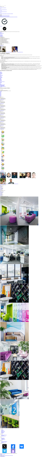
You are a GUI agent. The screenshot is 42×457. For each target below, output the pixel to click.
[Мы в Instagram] (30, 448)
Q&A (1, 456)
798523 (7, 453)
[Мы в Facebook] (13, 448)
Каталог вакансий (3, 431)
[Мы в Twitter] (4, 448)
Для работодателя (3, 438)
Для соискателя (1, 455)
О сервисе (1, 454)
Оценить (1, 91)
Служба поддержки (3, 439)
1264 (3, 453)
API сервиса (8, 455)
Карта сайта (2, 432)
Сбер (0, 185)
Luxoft (0, 187)
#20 (1, 133)
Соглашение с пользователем (4, 441)
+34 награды (2, 170)
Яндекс (1, 189)
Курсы (4, 456)
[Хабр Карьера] (2, 5)
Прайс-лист (2, 442)
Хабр (0, 456)
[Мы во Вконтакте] (21, 448)
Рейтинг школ (2, 435)
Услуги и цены (2, 430)
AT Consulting (1, 188)
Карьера (3, 456)
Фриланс (1, 186)
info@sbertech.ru (1, 45)
